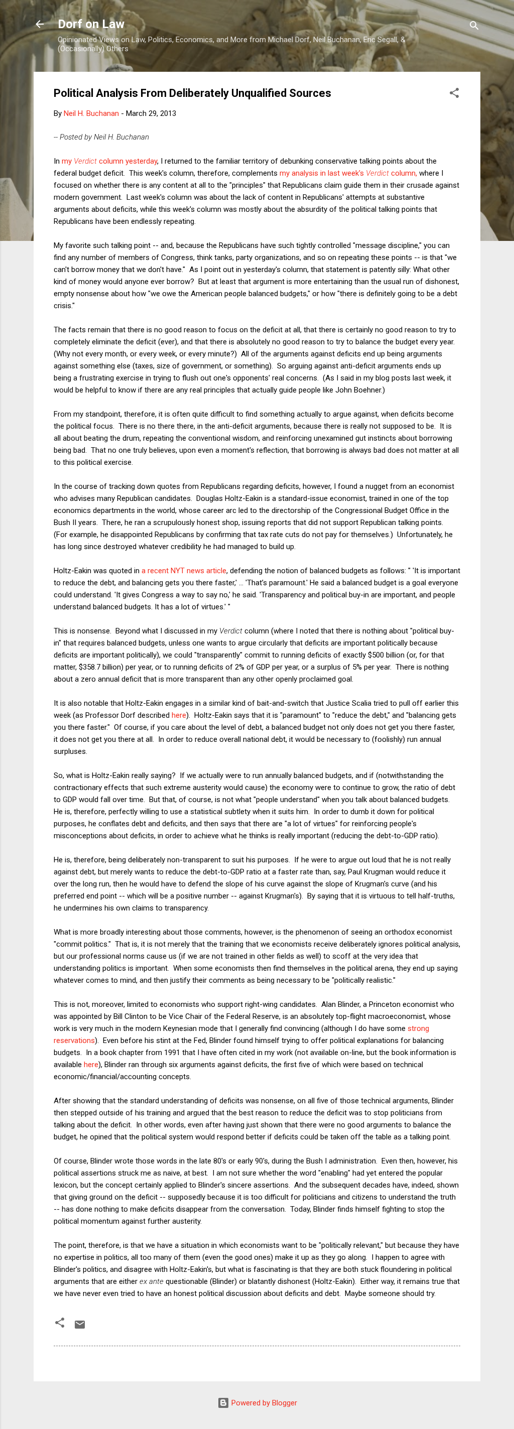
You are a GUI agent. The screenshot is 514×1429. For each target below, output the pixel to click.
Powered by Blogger (263, 1402)
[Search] (474, 27)
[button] (454, 94)
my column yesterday (109, 161)
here (179, 715)
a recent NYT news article (184, 570)
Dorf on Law (91, 24)
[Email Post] (80, 1328)
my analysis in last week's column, (348, 173)
